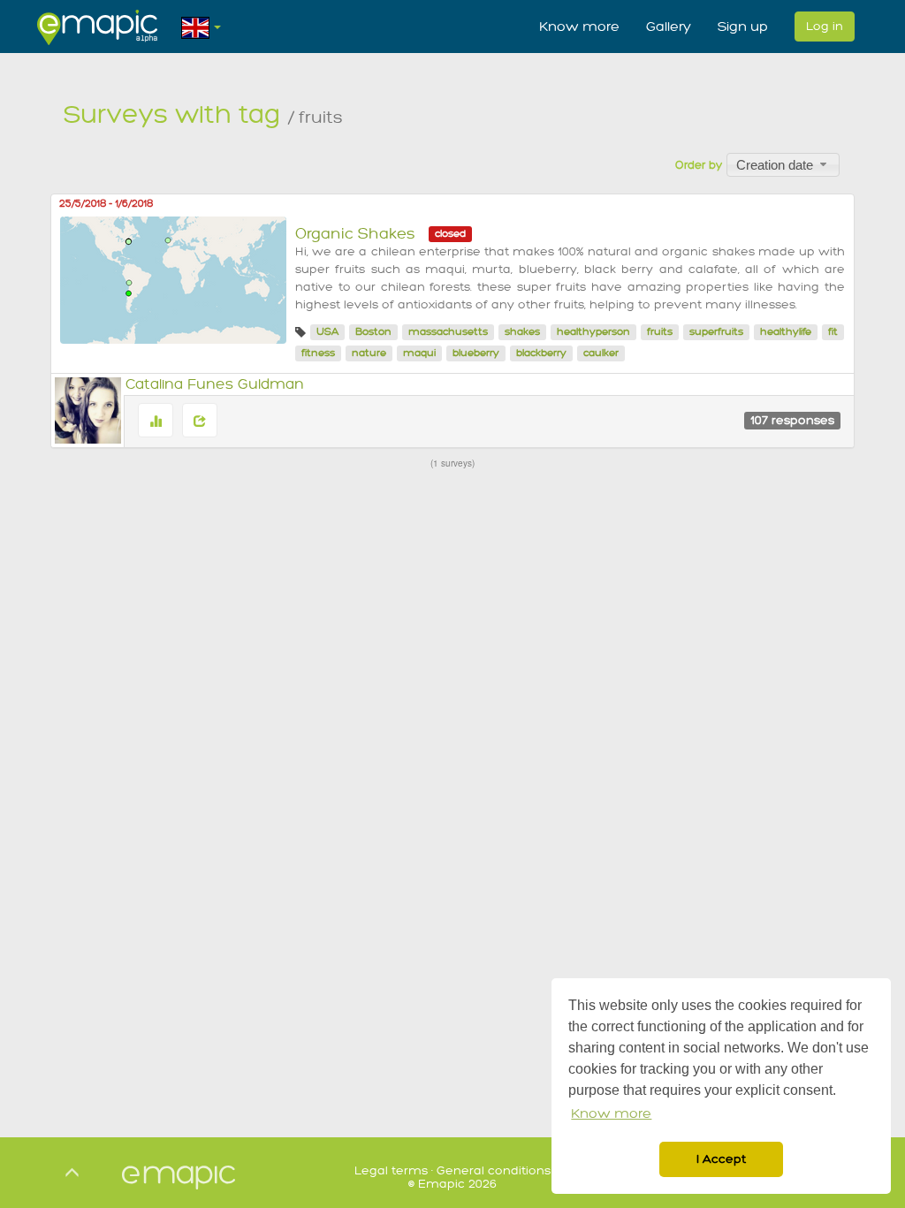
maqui (419, 353)
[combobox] (783, 164)
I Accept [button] (721, 1159)
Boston (373, 332)
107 (792, 420)
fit (833, 332)
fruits (660, 332)
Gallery (668, 26)
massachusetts (448, 332)
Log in (824, 26)
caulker (601, 353)
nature (369, 353)
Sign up (743, 26)
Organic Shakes (355, 233)
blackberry (541, 353)
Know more (579, 26)
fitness (318, 353)
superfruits (716, 332)
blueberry (475, 353)
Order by (698, 165)
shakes (522, 332)
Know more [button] (611, 1113)
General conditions (494, 1170)
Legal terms (391, 1170)
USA (327, 332)
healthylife (785, 332)
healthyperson (593, 332)
